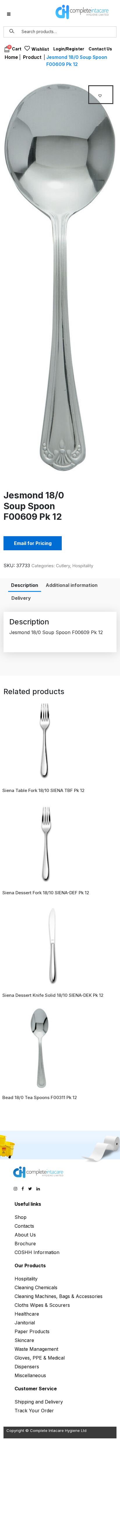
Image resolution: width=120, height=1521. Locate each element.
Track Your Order (34, 1410)
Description (24, 585)
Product (32, 57)
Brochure (25, 1243)
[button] (100, 94)
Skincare (24, 1340)
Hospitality (82, 565)
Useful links (28, 1204)
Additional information (72, 585)
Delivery (21, 598)
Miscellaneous (30, 1375)
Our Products (30, 1265)
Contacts (24, 1226)
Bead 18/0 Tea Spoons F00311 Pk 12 (39, 1097)
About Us (25, 1235)
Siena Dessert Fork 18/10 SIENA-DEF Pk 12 (45, 892)
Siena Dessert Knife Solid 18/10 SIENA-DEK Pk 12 (52, 995)
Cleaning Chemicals (36, 1287)
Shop (21, 1217)
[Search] (12, 31)
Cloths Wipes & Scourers (42, 1305)
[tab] (24, 585)
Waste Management (36, 1349)
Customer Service (36, 1388)
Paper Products (32, 1331)
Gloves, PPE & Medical (40, 1358)
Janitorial (25, 1323)
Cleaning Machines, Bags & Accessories (59, 1296)
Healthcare (27, 1314)
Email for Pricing (33, 543)
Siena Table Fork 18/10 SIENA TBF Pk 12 (43, 790)
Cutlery (63, 565)
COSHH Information (37, 1252)
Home (11, 57)
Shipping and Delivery (39, 1402)
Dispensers (27, 1367)
